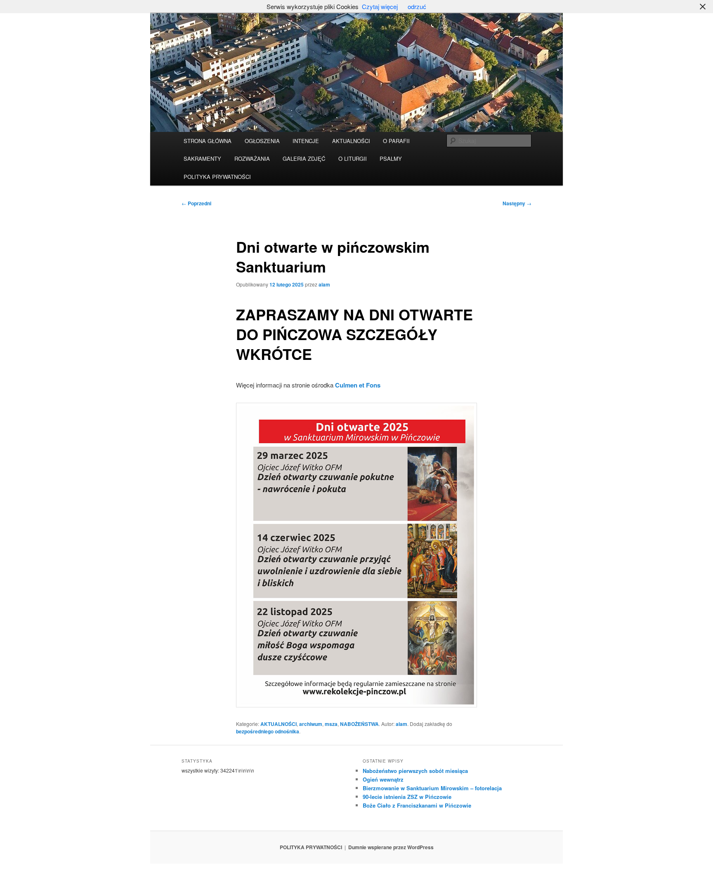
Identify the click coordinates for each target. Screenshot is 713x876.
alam (324, 284)
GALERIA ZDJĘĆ (304, 158)
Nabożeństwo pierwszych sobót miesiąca (415, 771)
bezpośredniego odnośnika (267, 731)
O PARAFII (396, 141)
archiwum (310, 724)
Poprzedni (196, 203)
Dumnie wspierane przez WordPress (391, 847)
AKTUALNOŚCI (351, 141)
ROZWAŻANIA (252, 158)
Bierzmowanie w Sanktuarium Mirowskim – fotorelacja (432, 788)
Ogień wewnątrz (383, 779)
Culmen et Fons (357, 385)
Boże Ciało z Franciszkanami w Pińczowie (417, 805)
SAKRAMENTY (202, 158)
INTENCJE (306, 141)
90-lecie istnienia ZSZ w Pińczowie (407, 797)
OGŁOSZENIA (262, 141)
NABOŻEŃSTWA (359, 724)
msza (331, 724)
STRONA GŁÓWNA (207, 141)
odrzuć (417, 6)
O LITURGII (352, 158)
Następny (517, 203)
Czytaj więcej (380, 6)
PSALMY (391, 158)
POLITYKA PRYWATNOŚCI (217, 177)
